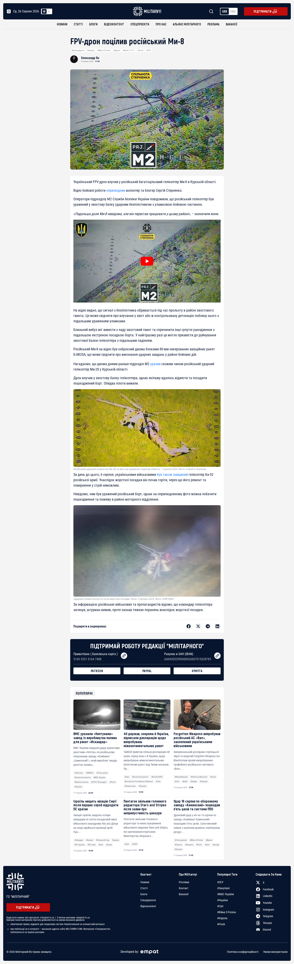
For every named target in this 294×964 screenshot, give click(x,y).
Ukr (224, 11)
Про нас (161, 24)
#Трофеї (193, 781)
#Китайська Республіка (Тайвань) (139, 781)
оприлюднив (115, 190)
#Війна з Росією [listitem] (226, 912)
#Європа (178, 845)
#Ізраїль (115, 840)
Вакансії (231, 24)
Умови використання (275, 951)
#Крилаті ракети (81, 782)
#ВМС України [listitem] (225, 894)
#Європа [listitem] (222, 918)
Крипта (197, 671)
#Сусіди (216, 845)
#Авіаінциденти (77, 50)
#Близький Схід (102, 840)
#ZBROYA (89, 773)
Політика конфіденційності (242, 951)
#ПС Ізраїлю (80, 845)
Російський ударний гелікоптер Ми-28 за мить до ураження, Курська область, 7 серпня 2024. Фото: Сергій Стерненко (139, 469)
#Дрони (117, 50)
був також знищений (172, 474)
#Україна (78, 787)
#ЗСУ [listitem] (220, 882)
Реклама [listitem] (184, 882)
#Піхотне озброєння (199, 777)
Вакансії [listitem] (183, 894)
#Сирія (109, 845)
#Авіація (90, 50)
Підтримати (263, 11)
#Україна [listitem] (222, 900)
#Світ (158, 781)
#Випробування (181, 777)
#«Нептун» (79, 773)
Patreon (97, 671)
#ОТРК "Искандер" (99, 782)
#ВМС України (99, 777)
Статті (78, 24)
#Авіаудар (79, 840)
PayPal (147, 671)
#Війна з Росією (103, 50)
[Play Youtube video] (147, 261)
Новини (62, 24)
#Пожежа (189, 845)
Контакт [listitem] (183, 888)
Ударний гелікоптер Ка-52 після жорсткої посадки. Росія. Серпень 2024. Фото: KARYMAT (123, 599)
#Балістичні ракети (83, 777)
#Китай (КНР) (157, 777)
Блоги (93, 24)
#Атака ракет (102, 773)
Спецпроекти (139, 24)
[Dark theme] (49, 11)
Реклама (213, 24)
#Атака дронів (181, 840)
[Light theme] (44, 11)
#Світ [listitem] (220, 906)
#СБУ (148, 50)
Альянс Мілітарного (187, 24)
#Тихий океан (130, 786)
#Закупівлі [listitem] (223, 888)
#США (184, 781)
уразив (155, 364)
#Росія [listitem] (221, 924)
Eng (233, 11)
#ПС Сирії (91, 845)
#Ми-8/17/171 (129, 50)
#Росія (140, 50)
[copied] (124, 655)
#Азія (127, 777)
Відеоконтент (114, 24)
